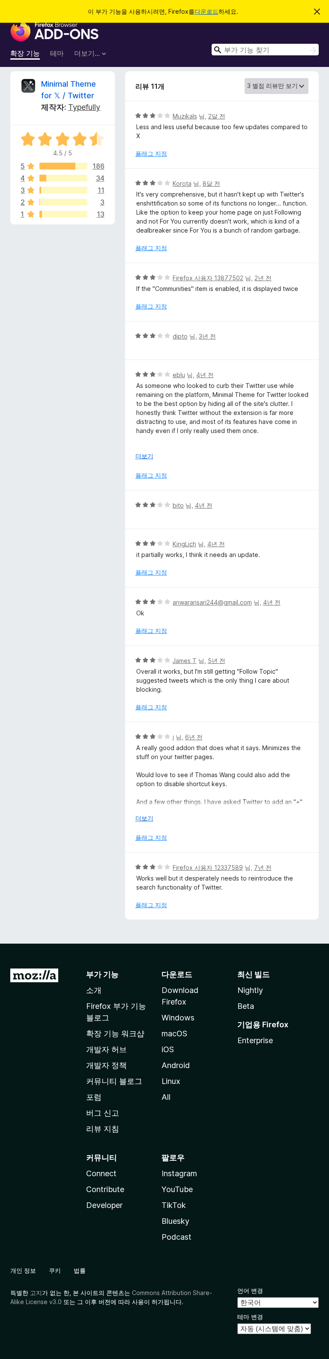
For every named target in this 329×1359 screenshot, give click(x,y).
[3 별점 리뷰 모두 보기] (63, 190)
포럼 (94, 1097)
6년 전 (194, 737)
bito (178, 505)
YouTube (177, 1189)
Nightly (250, 990)
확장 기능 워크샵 (115, 1033)
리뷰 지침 (102, 1128)
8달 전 (211, 183)
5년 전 (216, 660)
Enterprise (255, 1040)
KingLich (184, 544)
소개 (94, 990)
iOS (168, 1049)
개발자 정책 (106, 1065)
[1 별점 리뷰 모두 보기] (63, 214)
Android (176, 1065)
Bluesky (175, 1221)
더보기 (144, 456)
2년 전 (263, 277)
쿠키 (55, 1270)
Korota (182, 183)
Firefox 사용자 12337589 (208, 867)
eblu (179, 374)
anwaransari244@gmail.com (212, 602)
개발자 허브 (106, 1049)
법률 (80, 1270)
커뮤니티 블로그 (114, 1081)
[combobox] (265, 49)
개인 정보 (23, 1270)
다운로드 (206, 11)
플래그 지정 (151, 153)
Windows (178, 1017)
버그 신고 (102, 1112)
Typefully (84, 107)
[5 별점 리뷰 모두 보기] (63, 166)
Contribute (105, 1189)
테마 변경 (250, 1316)
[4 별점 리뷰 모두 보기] (63, 178)
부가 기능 (102, 974)
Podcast (176, 1236)
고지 (36, 1292)
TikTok (174, 1205)
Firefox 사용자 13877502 (208, 277)
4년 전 (205, 374)
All (166, 1097)
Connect (101, 1173)
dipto (180, 336)
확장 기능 (25, 53)
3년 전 (207, 336)
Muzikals (185, 116)
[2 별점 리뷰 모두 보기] (63, 202)
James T (185, 660)
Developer (104, 1205)
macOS (174, 1033)
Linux (171, 1081)
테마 (57, 53)
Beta (245, 1006)
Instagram (179, 1173)
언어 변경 (250, 1290)
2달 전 (216, 116)
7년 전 (263, 867)
